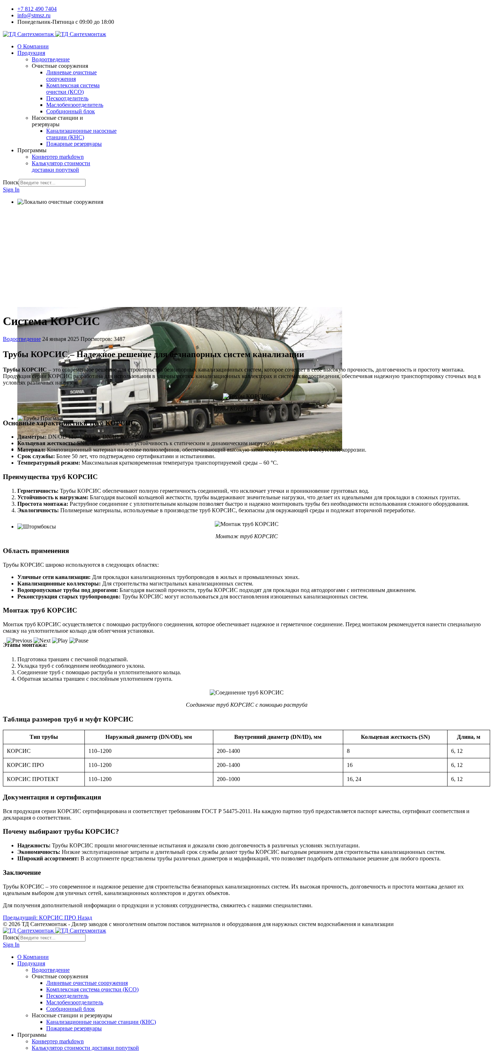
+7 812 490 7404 (37, 9)
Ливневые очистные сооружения (71, 75)
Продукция (31, 53)
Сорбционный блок (70, 111)
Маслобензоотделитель (74, 105)
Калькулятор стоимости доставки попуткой (61, 166)
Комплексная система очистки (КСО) (73, 88)
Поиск (11, 182)
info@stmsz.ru (34, 15)
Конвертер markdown (58, 157)
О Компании (33, 46)
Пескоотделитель (67, 98)
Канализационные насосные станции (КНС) (81, 134)
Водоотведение (51, 59)
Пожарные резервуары (74, 144)
